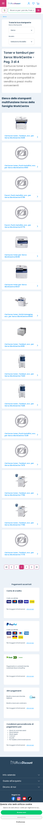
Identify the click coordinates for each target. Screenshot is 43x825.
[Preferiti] (33, 3)
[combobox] (22, 10)
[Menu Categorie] (3, 3)
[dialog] (21, 813)
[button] (21, 822)
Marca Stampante (15, 25)
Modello (11, 36)
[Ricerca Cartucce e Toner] (4, 10)
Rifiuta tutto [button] (21, 817)
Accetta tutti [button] (21, 812)
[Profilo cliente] (28, 3)
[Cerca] (38, 10)
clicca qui (30, 609)
